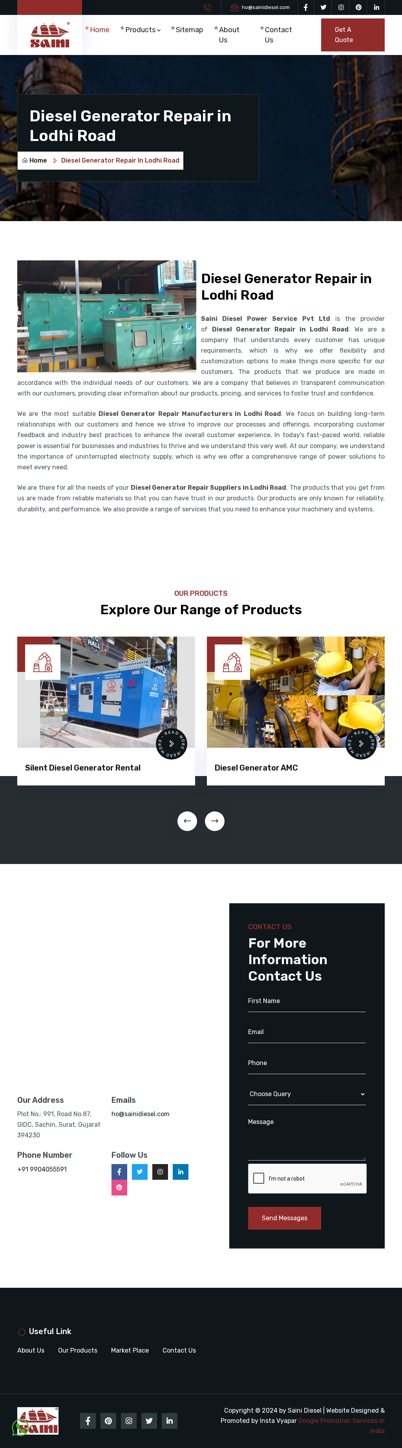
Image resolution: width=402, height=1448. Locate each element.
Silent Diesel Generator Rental (83, 768)
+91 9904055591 (42, 1169)
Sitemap (189, 30)
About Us (229, 35)
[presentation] (187, 821)
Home (100, 30)
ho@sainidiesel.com (266, 7)
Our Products (77, 1350)
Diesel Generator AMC (256, 768)
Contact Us (278, 35)
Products (140, 30)
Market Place (130, 1350)
